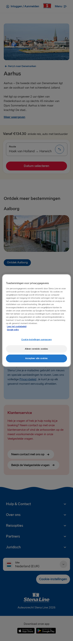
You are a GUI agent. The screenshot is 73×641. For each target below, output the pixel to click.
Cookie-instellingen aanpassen (36, 339)
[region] (36, 320)
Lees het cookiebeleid (16, 326)
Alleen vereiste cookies (36, 349)
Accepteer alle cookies (36, 358)
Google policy (13, 330)
